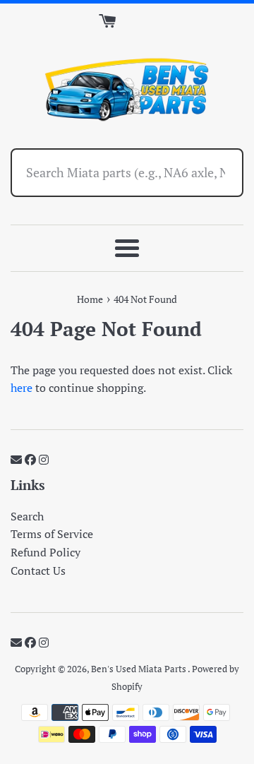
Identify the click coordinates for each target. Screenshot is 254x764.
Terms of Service (52, 534)
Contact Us (38, 570)
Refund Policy (45, 552)
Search (27, 516)
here (21, 387)
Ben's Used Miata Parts (139, 669)
